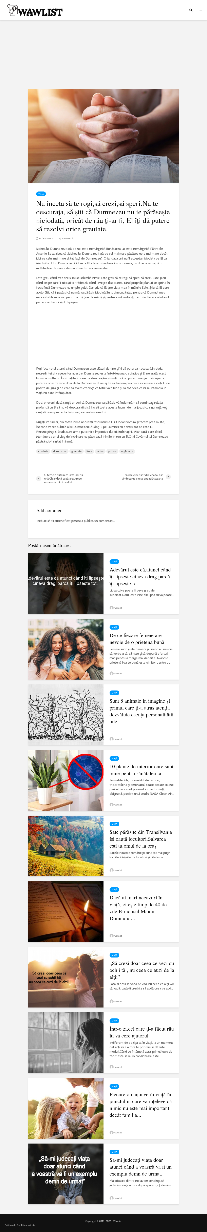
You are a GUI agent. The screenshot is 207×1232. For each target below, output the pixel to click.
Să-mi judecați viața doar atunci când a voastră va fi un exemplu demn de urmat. (141, 1166)
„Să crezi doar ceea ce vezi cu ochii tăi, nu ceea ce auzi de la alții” (142, 970)
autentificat (63, 521)
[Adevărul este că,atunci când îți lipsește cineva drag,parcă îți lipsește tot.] (66, 583)
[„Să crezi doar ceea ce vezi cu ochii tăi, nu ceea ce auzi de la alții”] (66, 977)
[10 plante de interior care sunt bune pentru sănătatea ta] (66, 780)
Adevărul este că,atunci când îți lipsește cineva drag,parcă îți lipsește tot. (140, 576)
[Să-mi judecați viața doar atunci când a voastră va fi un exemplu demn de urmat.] (66, 1174)
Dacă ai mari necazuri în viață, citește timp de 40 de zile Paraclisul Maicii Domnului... (138, 907)
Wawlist (117, 1220)
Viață (41, 194)
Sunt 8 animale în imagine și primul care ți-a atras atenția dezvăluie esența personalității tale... (141, 711)
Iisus (89, 451)
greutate (76, 451)
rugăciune (127, 451)
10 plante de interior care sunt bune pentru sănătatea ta (141, 770)
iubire (100, 451)
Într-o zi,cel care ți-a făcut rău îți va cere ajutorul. (142, 1032)
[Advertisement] (103, 54)
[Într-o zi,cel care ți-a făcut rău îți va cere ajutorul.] (66, 1042)
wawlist (118, 607)
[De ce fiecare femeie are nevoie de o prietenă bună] (66, 649)
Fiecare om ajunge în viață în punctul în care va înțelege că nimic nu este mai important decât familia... (141, 1104)
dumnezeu (60, 451)
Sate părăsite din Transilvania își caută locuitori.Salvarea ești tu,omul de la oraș (141, 838)
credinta (43, 451)
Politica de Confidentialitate (20, 1225)
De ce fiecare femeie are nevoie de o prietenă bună (137, 638)
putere (112, 451)
